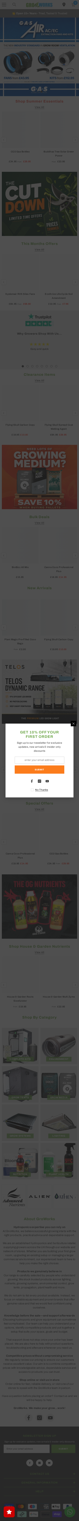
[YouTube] (47, 781)
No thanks (41, 789)
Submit (39, 769)
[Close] (73, 723)
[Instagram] (39, 781)
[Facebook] (32, 781)
